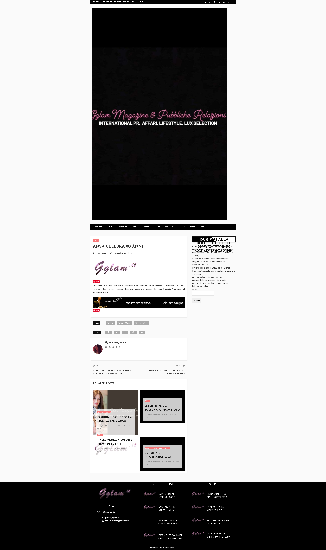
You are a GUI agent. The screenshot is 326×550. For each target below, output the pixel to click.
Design (181, 227)
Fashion (123, 227)
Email (195, 289)
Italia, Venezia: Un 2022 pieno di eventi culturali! (114, 444)
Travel (135, 227)
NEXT (179, 365)
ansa (111, 323)
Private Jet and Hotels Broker (116, 2)
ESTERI (147, 401)
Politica (96, 2)
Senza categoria (104, 412)
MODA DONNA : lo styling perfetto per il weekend (217, 497)
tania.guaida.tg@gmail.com (117, 520)
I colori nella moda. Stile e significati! (215, 510)
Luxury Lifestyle (164, 227)
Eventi (147, 227)
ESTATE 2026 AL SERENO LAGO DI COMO (167, 497)
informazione (142, 323)
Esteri (134, 2)
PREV (98, 365)
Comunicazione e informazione (157, 448)
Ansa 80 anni (125, 323)
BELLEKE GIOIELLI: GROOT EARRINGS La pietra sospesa (169, 524)
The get (143, 2)
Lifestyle (98, 227)
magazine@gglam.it (110, 517)
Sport (111, 227)
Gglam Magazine (101, 253)
